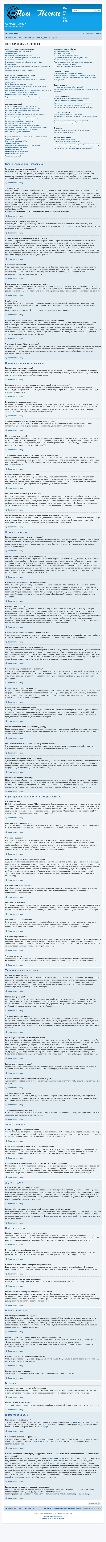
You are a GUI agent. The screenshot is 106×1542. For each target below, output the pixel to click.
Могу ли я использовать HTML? (16, 141)
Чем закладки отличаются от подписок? (68, 114)
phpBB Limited (78, 1422)
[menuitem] (16, 33)
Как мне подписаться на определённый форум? (71, 121)
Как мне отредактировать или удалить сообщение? (23, 108)
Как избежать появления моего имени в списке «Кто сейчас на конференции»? (27, 81)
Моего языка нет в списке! (14, 88)
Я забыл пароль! (11, 64)
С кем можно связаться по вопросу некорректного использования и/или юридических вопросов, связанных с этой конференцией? (77, 145)
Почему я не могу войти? (14, 60)
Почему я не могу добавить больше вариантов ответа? (24, 115)
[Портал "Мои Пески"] (34, 12)
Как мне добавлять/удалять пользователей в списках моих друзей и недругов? (77, 90)
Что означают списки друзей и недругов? (68, 87)
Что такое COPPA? (11, 53)
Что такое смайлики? (12, 143)
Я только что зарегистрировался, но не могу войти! (23, 58)
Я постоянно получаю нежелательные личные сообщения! (74, 75)
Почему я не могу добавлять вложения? (19, 121)
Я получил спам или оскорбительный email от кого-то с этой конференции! (75, 79)
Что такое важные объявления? (16, 147)
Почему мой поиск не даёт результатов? (68, 101)
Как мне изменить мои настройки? (17, 78)
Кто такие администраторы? (64, 51)
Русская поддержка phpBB (53, 1516)
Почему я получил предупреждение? (18, 123)
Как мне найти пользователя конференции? (69, 105)
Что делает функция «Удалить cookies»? (19, 70)
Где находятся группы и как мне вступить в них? (71, 58)
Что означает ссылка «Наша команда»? (68, 66)
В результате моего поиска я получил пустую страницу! (73, 103)
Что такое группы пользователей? (66, 55)
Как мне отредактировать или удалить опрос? (21, 117)
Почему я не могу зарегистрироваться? (19, 55)
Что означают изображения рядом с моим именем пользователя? (28, 90)
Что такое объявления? (13, 149)
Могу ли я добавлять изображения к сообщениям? (23, 145)
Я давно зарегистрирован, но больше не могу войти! (23, 62)
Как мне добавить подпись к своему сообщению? (22, 110)
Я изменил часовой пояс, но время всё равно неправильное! (26, 86)
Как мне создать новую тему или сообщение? (21, 106)
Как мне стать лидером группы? (65, 60)
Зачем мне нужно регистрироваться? (18, 51)
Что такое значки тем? (13, 156)
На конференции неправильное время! (19, 84)
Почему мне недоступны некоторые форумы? (21, 119)
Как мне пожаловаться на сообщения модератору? (23, 125)
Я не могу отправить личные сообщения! (68, 73)
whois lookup (59, 1461)
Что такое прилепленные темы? (16, 151)
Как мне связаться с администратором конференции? (73, 148)
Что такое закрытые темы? (14, 154)
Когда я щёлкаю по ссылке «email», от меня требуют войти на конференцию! (26, 98)
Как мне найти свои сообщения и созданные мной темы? (74, 107)
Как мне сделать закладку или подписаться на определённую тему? (75, 117)
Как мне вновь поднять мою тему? (17, 132)
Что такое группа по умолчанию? (65, 64)
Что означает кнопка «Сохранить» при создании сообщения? (26, 127)
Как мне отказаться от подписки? (65, 123)
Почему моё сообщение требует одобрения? (21, 129)
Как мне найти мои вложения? (64, 132)
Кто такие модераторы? (62, 53)
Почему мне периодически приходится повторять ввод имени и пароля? (27, 67)
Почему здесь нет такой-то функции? (67, 141)
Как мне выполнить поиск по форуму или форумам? (72, 98)
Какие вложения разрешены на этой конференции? (72, 130)
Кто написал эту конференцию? (65, 139)
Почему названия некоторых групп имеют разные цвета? (74, 62)
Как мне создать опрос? (13, 112)
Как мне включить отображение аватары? (20, 92)
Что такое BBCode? (12, 139)
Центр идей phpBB (40, 1442)
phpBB (42, 445)
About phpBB (45, 1427)
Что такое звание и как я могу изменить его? (21, 94)
